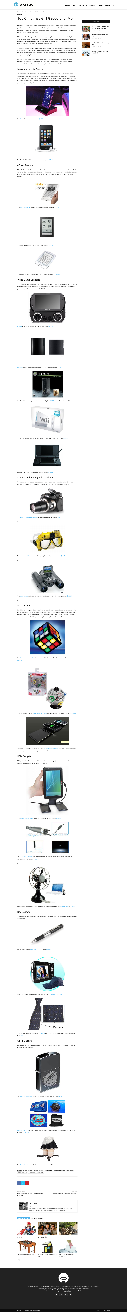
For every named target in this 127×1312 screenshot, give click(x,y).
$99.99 (36, 859)
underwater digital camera (27, 556)
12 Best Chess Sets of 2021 (66, 1236)
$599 (59, 517)
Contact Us (98, 1310)
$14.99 (72, 906)
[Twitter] (70, 1294)
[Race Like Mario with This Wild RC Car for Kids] (26, 1228)
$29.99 (60, 1096)
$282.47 (51, 245)
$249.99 (50, 326)
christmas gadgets (27, 1170)
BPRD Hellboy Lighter (26, 1096)
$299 (59, 367)
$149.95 (19, 660)
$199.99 (65, 438)
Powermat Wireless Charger (51, 748)
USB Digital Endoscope (26, 856)
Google (107, 6)
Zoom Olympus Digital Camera (28, 517)
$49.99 (27, 1132)
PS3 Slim (20, 367)
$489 (58, 207)
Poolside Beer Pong (23, 1130)
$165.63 (62, 994)
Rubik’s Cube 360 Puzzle (40, 713)
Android (67, 6)
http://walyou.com (33, 1206)
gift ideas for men (22, 1172)
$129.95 (48, 949)
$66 (22, 1035)
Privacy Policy (106, 1310)
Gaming (100, 6)
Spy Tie (43, 1033)
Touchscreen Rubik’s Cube (27, 658)
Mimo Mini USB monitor (26, 818)
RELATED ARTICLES (23, 1218)
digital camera (24, 596)
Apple (74, 6)
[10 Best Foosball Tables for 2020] (26, 1246)
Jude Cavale (22, 22)
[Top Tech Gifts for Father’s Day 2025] (86, 45)
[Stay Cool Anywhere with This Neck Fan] (86, 37)
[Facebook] (56, 1294)
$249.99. (58, 274)
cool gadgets (70, 1170)
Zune (21, 119)
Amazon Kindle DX (25, 207)
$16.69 (74, 713)
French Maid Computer (26, 1165)
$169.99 (50, 472)
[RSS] (66, 1294)
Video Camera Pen (35, 949)
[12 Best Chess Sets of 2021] (68, 1228)
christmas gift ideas (38, 1170)
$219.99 (41, 119)
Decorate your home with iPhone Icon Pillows (64, 1193)
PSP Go (19, 326)
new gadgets (40, 1172)
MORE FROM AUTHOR (37, 1218)
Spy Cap (53, 994)
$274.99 (51, 160)
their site (51, 751)
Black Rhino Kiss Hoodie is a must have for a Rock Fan (30, 1194)
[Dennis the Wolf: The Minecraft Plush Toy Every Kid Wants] (86, 29)
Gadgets (92, 6)
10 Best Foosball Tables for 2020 (25, 1254)
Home (18, 12)
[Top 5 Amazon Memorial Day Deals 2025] (86, 53)
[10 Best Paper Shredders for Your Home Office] (68, 1246)
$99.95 (63, 556)
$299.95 (69, 596)
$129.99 (58, 818)
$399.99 (52, 401)
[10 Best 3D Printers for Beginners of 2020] (47, 1246)
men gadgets (32, 1172)
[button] (113, 6)
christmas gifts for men (59, 1170)
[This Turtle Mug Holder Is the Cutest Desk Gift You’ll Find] (47, 1228)
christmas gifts (48, 1170)
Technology (83, 6)
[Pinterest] (61, 1294)
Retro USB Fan (64, 906)
